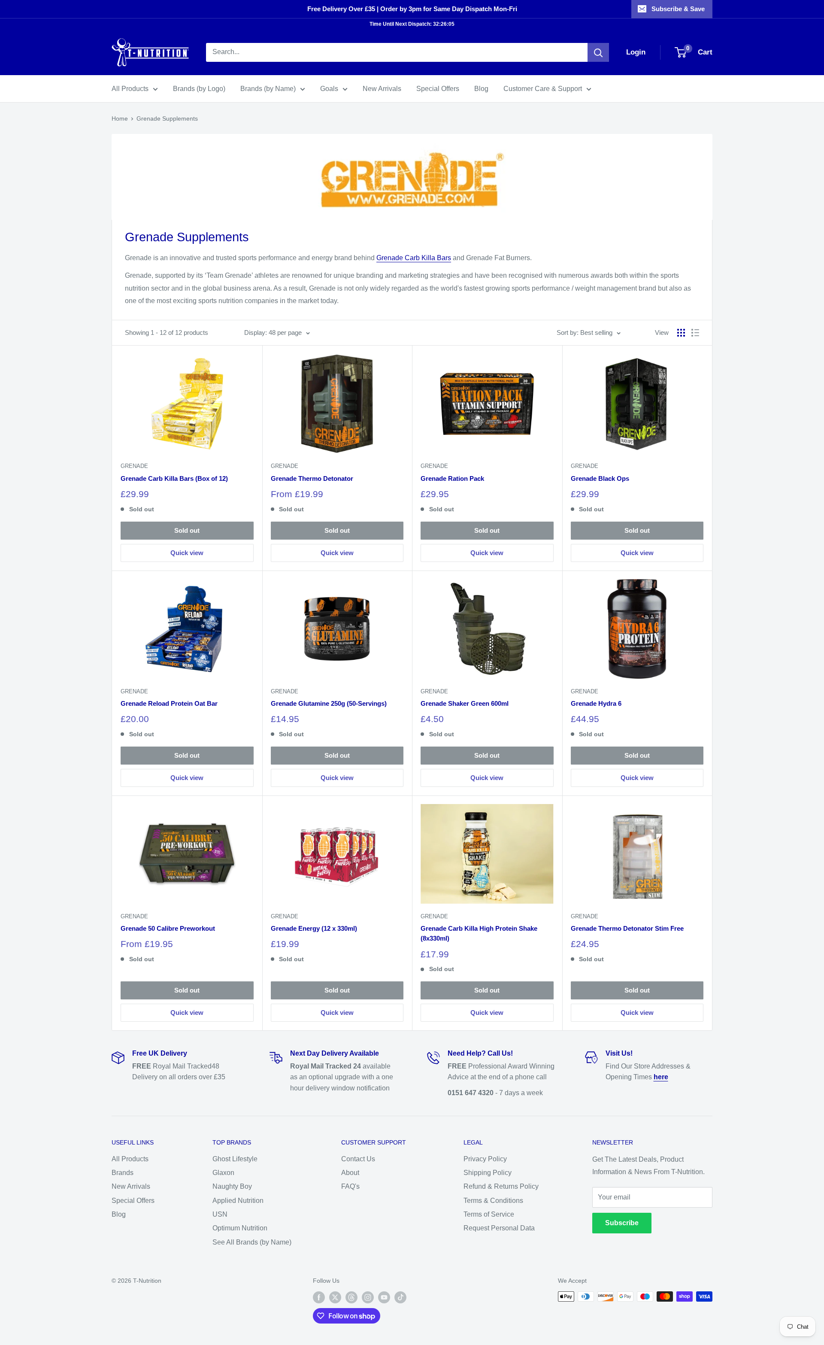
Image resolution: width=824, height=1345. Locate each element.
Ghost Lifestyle (235, 1159)
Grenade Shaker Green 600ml (465, 703)
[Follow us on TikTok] (400, 1297)
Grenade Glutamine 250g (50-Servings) (329, 703)
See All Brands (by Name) (251, 1242)
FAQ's (350, 1186)
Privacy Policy (485, 1159)
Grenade (134, 466)
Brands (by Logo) (199, 88)
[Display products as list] (695, 333)
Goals (329, 88)
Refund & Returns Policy (501, 1186)
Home (120, 118)
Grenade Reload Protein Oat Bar (169, 703)
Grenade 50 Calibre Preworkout (168, 928)
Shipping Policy (488, 1172)
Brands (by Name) (268, 88)
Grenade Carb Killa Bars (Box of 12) (174, 478)
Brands (122, 1172)
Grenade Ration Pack (452, 478)
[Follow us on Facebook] (319, 1297)
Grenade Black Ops (600, 478)
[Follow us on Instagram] (368, 1297)
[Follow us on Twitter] (335, 1297)
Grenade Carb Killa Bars (413, 257)
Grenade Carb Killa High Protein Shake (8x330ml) (479, 933)
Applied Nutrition (238, 1200)
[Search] (598, 52)
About (350, 1172)
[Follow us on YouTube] (384, 1297)
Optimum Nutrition (239, 1228)
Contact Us (358, 1159)
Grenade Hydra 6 (596, 703)
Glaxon (223, 1172)
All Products (130, 88)
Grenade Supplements (167, 118)
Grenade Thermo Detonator (312, 478)
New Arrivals (382, 88)
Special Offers (437, 88)
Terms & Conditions (493, 1200)
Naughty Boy (232, 1186)
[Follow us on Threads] (351, 1297)
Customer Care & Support (542, 88)
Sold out (187, 530)
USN (219, 1214)
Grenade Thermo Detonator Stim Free (627, 928)
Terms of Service (489, 1214)
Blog (481, 88)
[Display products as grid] (681, 333)
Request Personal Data (499, 1228)
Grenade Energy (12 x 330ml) (314, 928)
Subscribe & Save (678, 8)
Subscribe (622, 1223)
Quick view (186, 552)
